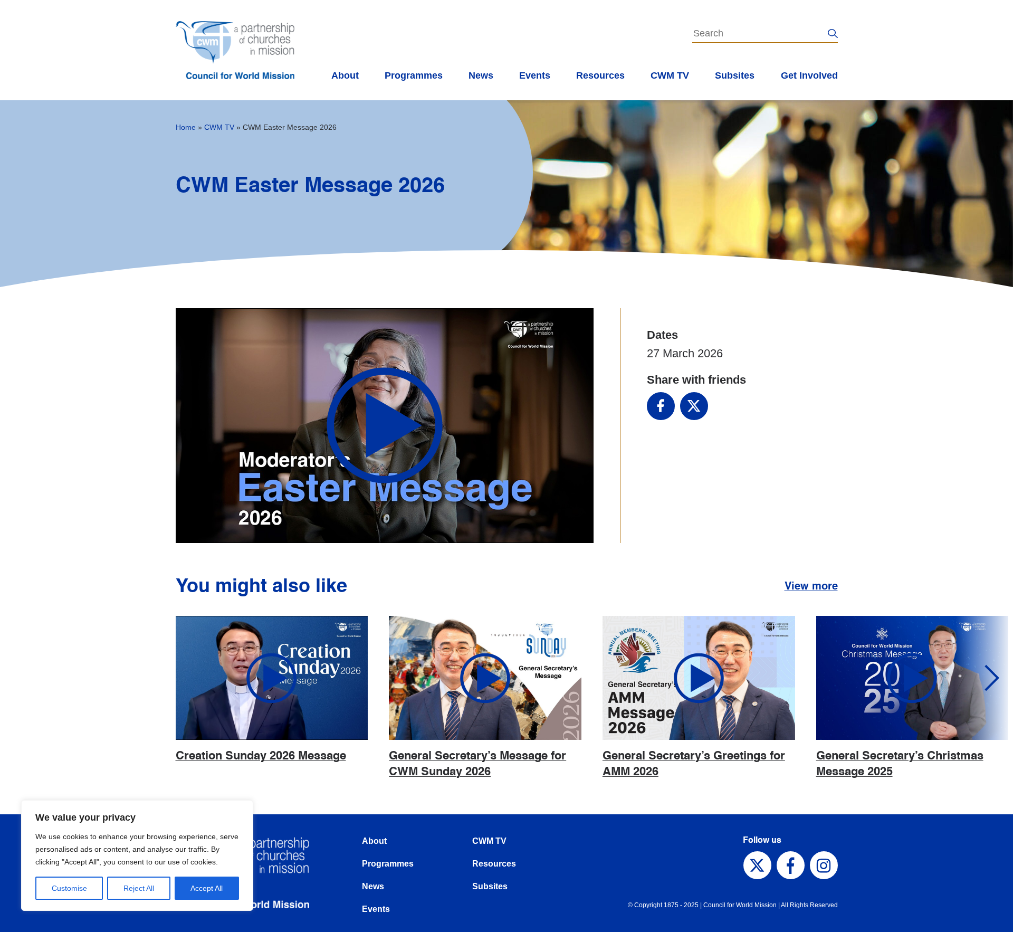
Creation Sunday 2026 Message (261, 756)
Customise (69, 888)
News (481, 75)
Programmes (414, 75)
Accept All (206, 888)
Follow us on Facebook (791, 865)
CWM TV (670, 75)
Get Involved (809, 75)
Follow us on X (757, 865)
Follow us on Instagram (824, 865)
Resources (600, 75)
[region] (137, 855)
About (345, 75)
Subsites (734, 75)
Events (534, 75)
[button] (984, 678)
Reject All (138, 888)
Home (186, 127)
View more (811, 587)
